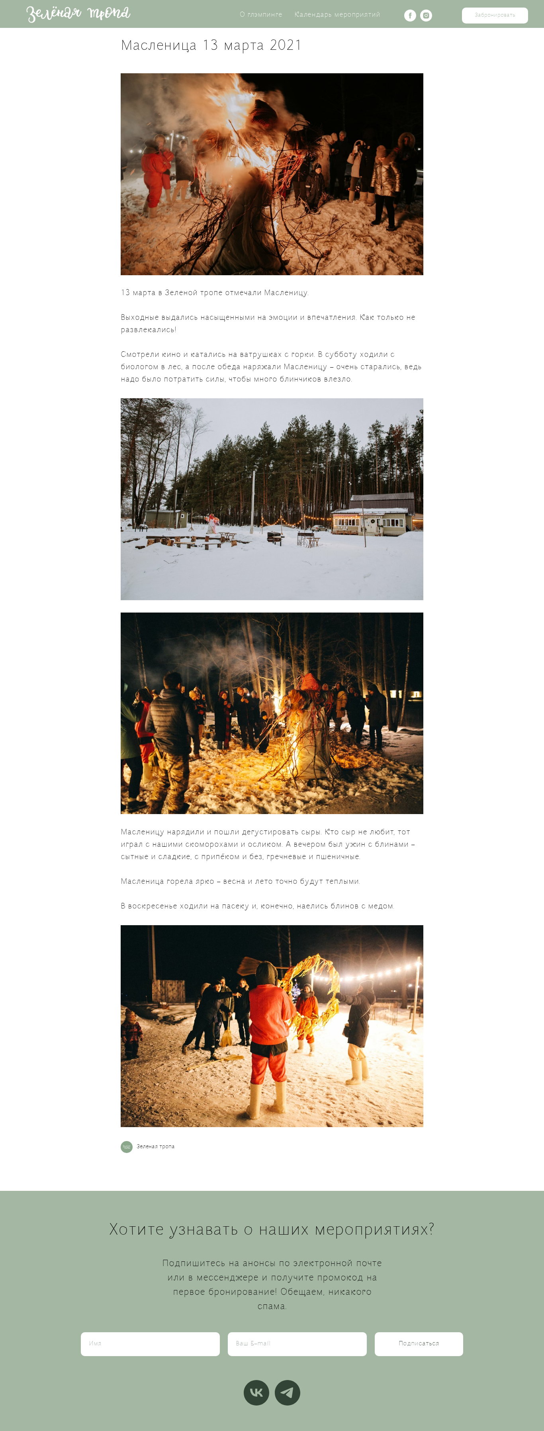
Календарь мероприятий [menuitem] (337, 15)
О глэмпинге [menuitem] (261, 15)
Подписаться (419, 1344)
